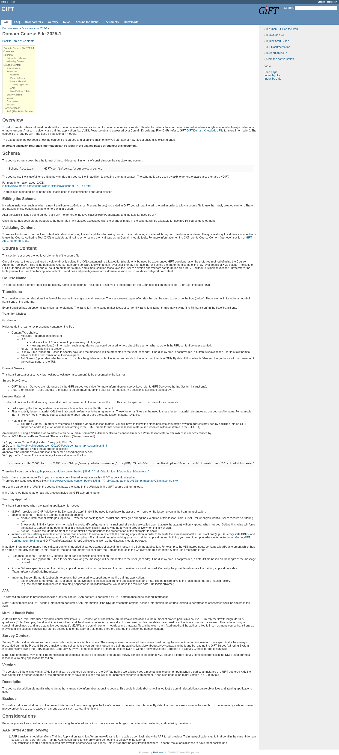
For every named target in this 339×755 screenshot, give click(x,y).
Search (288, 7)
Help (12, 1)
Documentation (10, 28)
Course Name (13, 68)
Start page (271, 72)
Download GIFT (277, 35)
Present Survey (17, 78)
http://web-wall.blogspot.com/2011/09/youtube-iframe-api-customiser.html (61, 445)
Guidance (14, 75)
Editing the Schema (16, 58)
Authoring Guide (232, 537)
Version (10, 98)
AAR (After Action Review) (20, 111)
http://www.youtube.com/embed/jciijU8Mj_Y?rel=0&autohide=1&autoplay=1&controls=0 (94, 471)
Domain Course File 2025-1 (18, 48)
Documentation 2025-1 (34, 28)
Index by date (273, 78)
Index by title (272, 75)
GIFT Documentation (277, 47)
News (67, 22)
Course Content (12, 64)
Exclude (11, 105)
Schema (8, 55)
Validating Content (15, 61)
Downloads (131, 22)
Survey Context (14, 95)
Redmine (158, 752)
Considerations (11, 108)
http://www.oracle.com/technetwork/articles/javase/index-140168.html (48, 186)
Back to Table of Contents (18, 41)
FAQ (17, 22)
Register (332, 1)
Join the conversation (280, 59)
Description (12, 101)
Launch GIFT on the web (282, 29)
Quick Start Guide (278, 41)
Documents (111, 22)
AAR (12, 88)
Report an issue (277, 53)
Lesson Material (18, 81)
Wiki (6, 22)
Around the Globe (87, 22)
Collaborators (34, 22)
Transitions (12, 71)
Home (4, 1)
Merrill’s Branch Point (20, 91)
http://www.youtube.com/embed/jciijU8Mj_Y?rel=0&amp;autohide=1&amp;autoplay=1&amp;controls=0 (114, 480)
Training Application (19, 85)
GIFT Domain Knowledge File (205, 130)
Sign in (321, 1)
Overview (8, 51)
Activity (53, 22)
